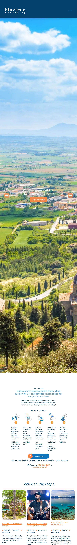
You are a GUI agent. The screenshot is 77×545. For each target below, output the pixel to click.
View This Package (38, 200)
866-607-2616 (43, 465)
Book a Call (39, 456)
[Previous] (6, 195)
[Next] (70, 195)
